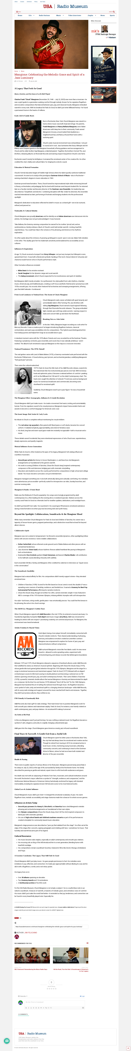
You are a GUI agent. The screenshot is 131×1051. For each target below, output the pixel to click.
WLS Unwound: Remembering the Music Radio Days (31, 969)
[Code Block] (43, 1008)
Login (83, 996)
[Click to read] (32, 955)
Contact (22, 1)
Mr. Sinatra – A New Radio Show (65, 961)
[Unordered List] (38, 1008)
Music (58, 15)
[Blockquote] (41, 1008)
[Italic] (28, 1008)
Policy (35, 1)
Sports (112, 15)
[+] (51, 1007)
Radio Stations (44, 15)
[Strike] (33, 1008)
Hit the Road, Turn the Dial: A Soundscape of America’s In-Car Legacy (70, 970)
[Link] (46, 1008)
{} (48, 1007)
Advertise (29, 1)
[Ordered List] (36, 1008)
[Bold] (26, 1008)
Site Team (42, 1)
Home (20, 15)
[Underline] (31, 1008)
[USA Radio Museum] (65, 7)
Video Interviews (74, 15)
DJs (30, 15)
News (103, 15)
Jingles (90, 15)
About (16, 1)
